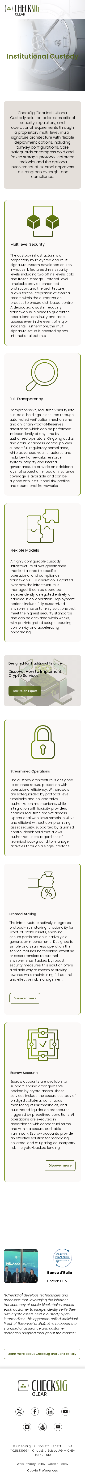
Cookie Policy (58, 1464)
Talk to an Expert (25, 691)
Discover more (24, 998)
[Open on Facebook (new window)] (35, 1411)
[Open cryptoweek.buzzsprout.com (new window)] (42, 1427)
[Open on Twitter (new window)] (19, 1411)
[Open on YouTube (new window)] (65, 1411)
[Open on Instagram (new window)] (27, 1427)
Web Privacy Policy (31, 1464)
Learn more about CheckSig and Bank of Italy (42, 1354)
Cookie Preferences (42, 1470)
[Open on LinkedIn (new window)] (50, 1411)
